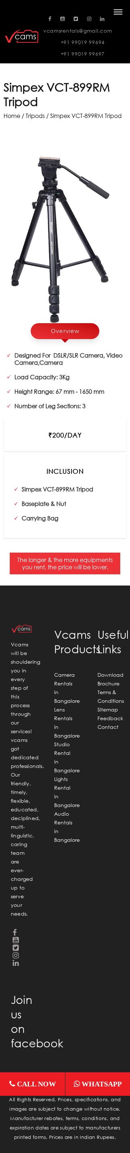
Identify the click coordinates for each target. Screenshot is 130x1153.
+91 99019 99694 (83, 42)
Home (12, 115)
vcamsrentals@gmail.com (77, 30)
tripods (35, 115)
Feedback (110, 718)
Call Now (35, 1084)
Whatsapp (101, 1084)
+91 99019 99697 (83, 53)
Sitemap (108, 709)
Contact (108, 726)
